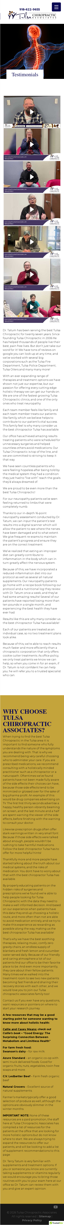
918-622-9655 (29, 9)
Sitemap (45, 1216)
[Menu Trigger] (56, 6)
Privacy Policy (32, 1220)
